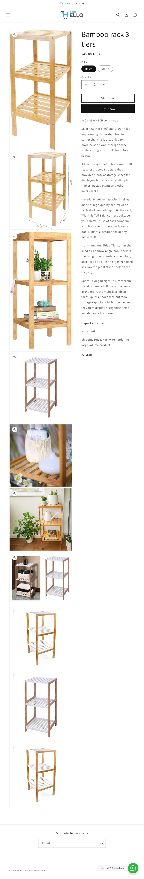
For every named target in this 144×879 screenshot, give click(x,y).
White (105, 69)
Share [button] (89, 354)
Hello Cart (22, 870)
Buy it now (108, 109)
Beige (88, 69)
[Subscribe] (101, 843)
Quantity (86, 77)
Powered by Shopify (37, 870)
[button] (8, 15)
